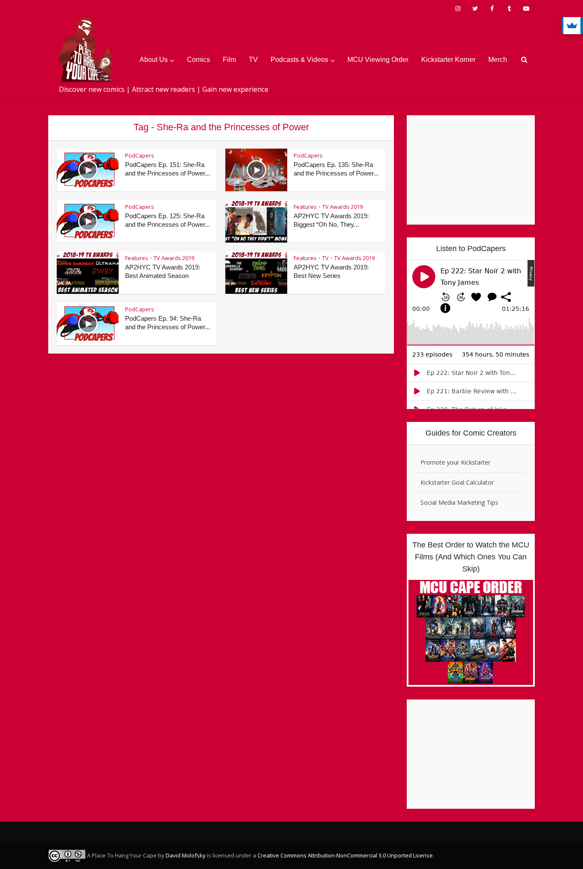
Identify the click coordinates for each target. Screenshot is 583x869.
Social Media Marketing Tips (459, 502)
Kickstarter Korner (448, 59)
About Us (154, 59)
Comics (198, 59)
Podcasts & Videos (299, 59)
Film (229, 59)
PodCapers (139, 155)
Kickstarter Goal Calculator (457, 482)
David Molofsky (186, 855)
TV (253, 59)
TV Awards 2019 (342, 207)
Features (305, 207)
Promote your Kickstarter (455, 462)
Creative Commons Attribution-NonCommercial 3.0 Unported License (345, 855)
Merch (497, 59)
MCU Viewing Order (377, 59)
